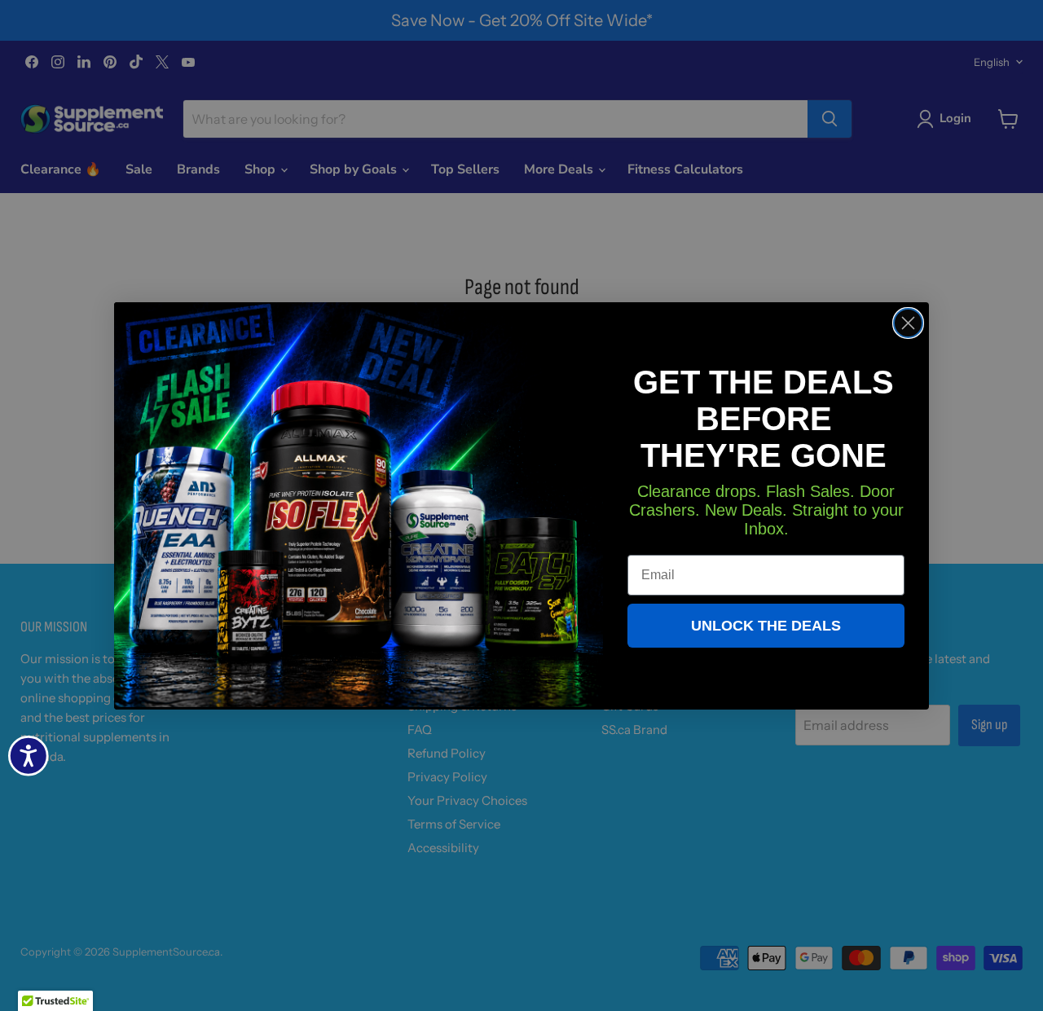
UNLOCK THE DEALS (766, 626)
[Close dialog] (908, 323)
